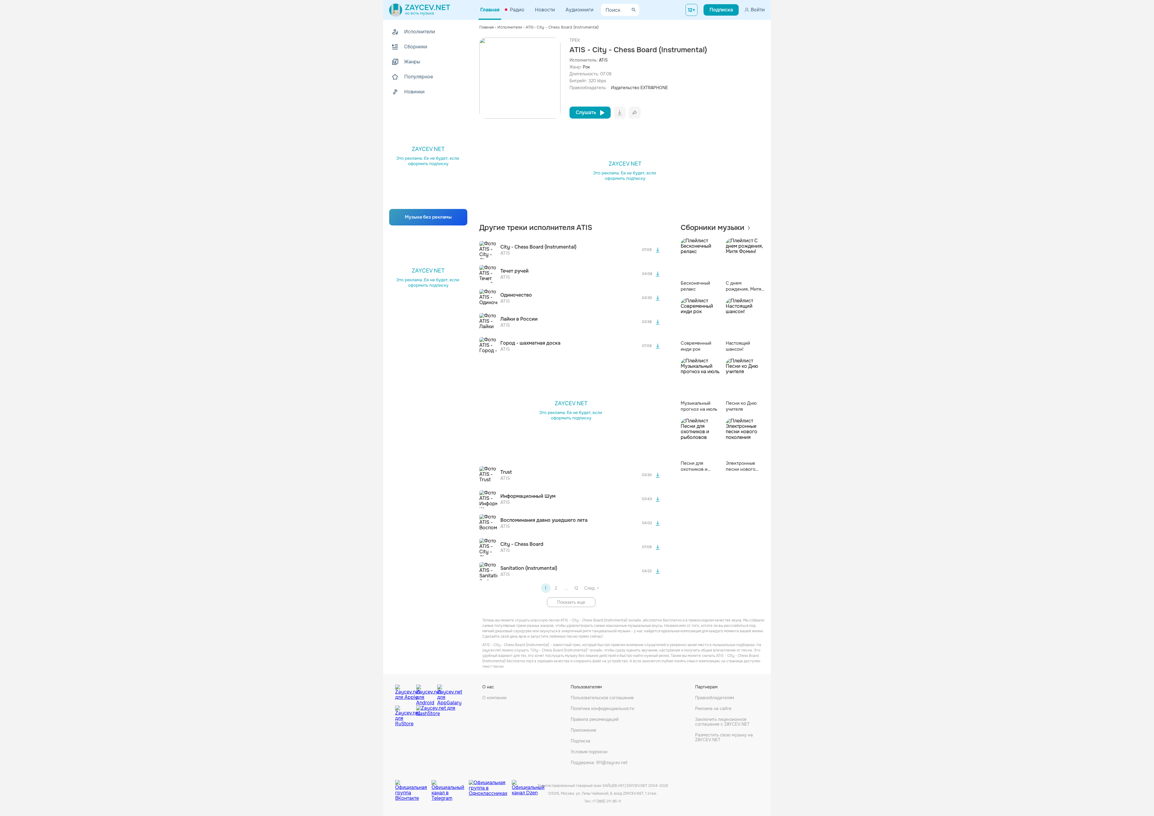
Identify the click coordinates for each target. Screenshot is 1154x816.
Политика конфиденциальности (602, 708)
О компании (494, 697)
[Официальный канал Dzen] (528, 786)
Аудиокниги (580, 10)
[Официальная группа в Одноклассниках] (490, 786)
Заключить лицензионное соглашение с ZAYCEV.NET (722, 722)
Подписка (580, 741)
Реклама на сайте (713, 708)
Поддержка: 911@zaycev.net (599, 762)
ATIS (603, 60)
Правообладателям (714, 697)
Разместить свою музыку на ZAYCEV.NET (724, 737)
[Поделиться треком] (635, 113)
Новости (545, 10)
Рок (586, 67)
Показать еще (571, 602)
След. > (591, 588)
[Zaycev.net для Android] (425, 694)
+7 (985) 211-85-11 (606, 801)
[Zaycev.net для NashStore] (435, 716)
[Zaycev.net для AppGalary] (446, 694)
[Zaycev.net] (419, 10)
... (566, 588)
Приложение (583, 730)
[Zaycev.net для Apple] (404, 694)
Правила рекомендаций (594, 719)
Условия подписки (589, 751)
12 (576, 588)
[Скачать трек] (658, 250)
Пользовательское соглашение (602, 697)
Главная (489, 10)
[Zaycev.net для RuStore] (404, 716)
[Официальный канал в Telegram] (450, 786)
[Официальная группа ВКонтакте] (413, 786)
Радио (517, 10)
